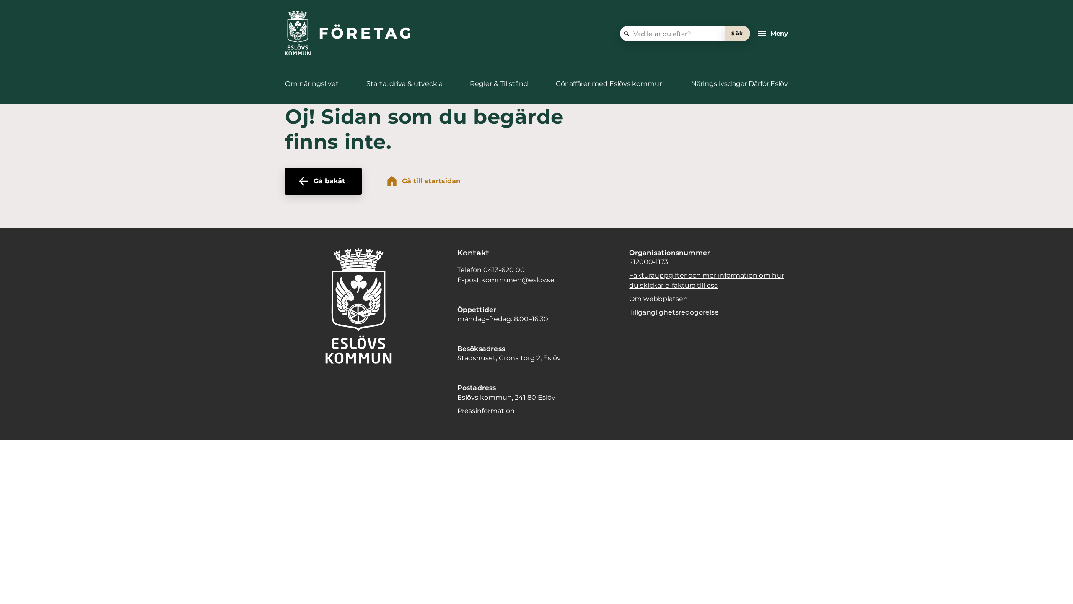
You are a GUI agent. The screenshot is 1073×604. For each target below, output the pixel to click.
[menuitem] (312, 84)
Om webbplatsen (658, 299)
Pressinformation (486, 411)
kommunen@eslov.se (518, 280)
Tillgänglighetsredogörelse (674, 312)
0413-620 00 (504, 270)
